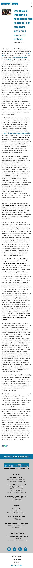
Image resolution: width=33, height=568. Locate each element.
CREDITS (16, 562)
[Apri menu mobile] (31, 2)
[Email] (7, 446)
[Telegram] (6, 446)
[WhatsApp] (5, 446)
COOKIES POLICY (16, 559)
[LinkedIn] (3, 446)
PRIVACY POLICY (17, 556)
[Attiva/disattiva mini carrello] (31, 6)
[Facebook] (2, 446)
